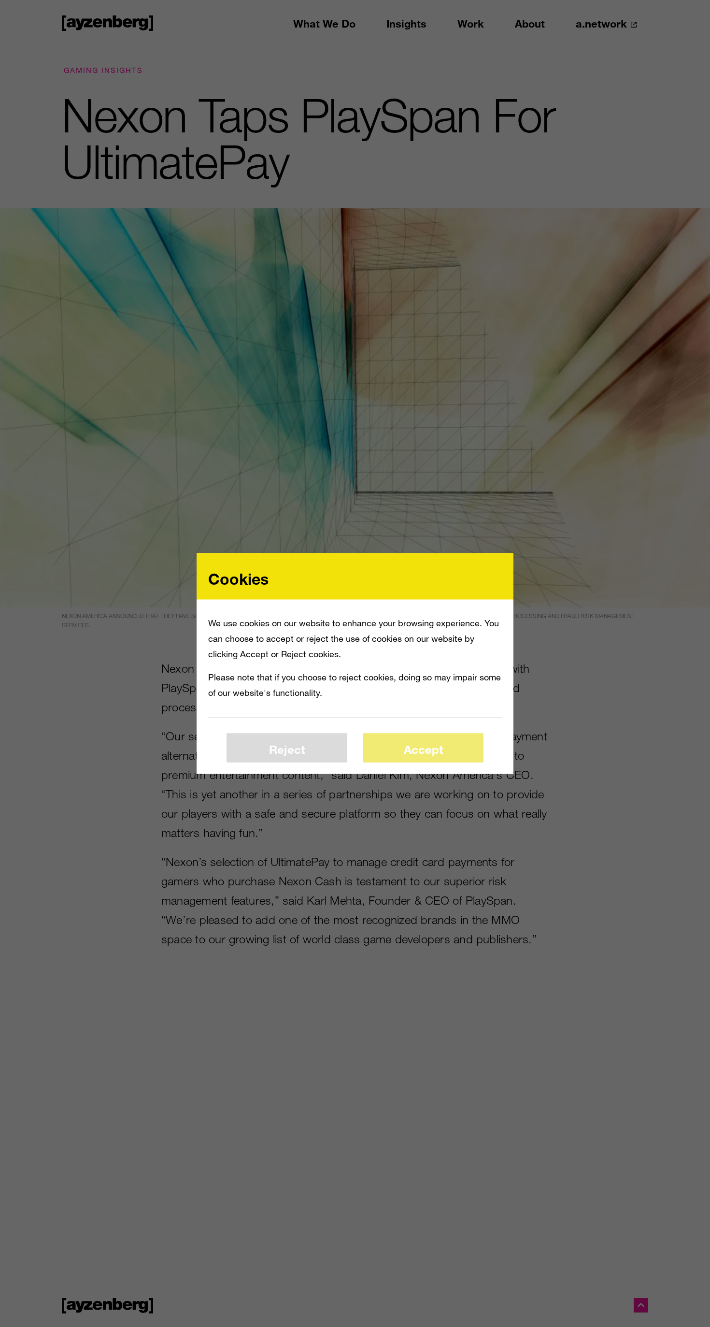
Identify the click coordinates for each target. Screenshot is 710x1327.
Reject (287, 749)
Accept (423, 749)
